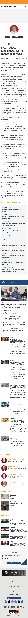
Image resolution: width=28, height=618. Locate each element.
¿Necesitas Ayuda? (14, 598)
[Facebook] (6, 601)
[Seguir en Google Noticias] (25, 58)
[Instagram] (12, 601)
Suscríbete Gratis (14, 562)
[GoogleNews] (15, 601)
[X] (9, 601)
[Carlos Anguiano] (4, 468)
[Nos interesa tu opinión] (14, 573)
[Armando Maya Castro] (4, 476)
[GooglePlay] (22, 601)
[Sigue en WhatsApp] (23, 58)
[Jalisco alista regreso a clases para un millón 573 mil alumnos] (5, 443)
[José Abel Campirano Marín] (4, 484)
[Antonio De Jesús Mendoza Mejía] (4, 460)
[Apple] (19, 601)
